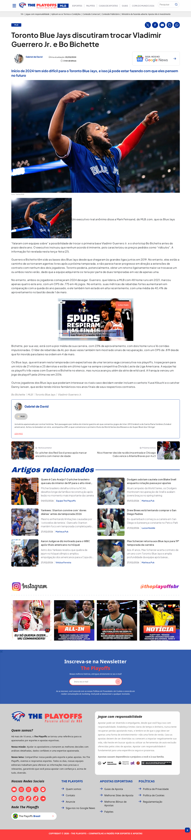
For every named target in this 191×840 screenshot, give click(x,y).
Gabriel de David (34, 56)
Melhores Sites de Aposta (118, 795)
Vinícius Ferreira (63, 562)
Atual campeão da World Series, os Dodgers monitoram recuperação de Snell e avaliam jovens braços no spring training (152, 492)
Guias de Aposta (113, 789)
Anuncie (70, 801)
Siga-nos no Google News (80, 808)
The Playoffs (72, 781)
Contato (70, 795)
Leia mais (18, 434)
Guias (125, 6)
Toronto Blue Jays (45, 394)
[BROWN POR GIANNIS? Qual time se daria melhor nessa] (74, 620)
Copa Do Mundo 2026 (143, 6)
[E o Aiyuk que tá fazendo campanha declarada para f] (31, 620)
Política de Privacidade (156, 789)
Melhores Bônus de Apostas (115, 803)
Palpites (90, 6)
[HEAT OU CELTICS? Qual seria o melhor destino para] (117, 620)
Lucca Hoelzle (148, 528)
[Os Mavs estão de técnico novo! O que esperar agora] (160, 620)
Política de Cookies (153, 795)
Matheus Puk (148, 500)
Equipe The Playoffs (66, 500)
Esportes (77, 6)
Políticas (147, 781)
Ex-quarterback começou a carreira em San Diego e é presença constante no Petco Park (152, 520)
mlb (16, 25)
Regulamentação (152, 801)
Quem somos (73, 789)
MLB (30, 394)
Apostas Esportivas (116, 781)
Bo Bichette (18, 394)
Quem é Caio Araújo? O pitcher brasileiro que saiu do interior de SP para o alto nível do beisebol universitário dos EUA (66, 483)
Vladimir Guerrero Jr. (70, 394)
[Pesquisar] (176, 4)
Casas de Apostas (108, 6)
